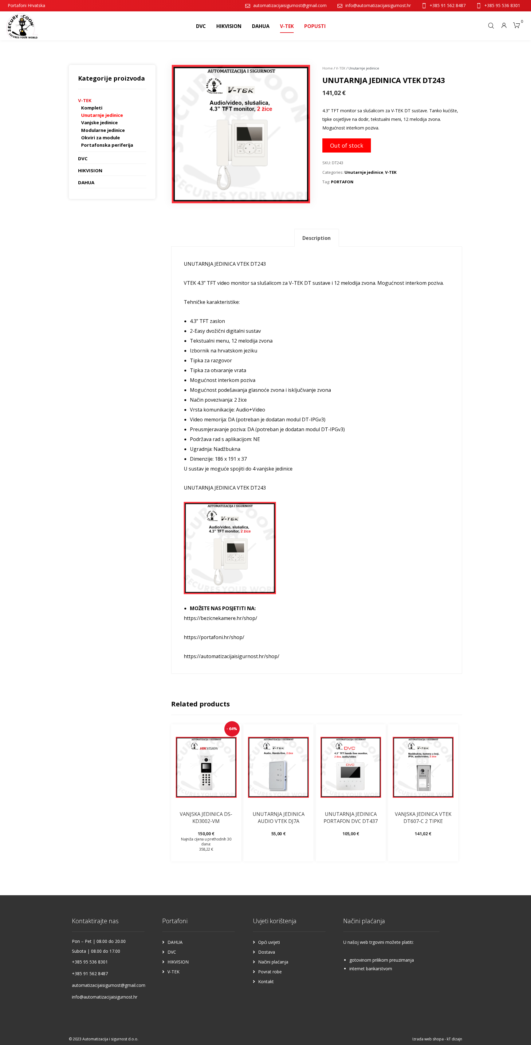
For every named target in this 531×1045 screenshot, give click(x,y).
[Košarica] (516, 24)
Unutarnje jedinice (363, 172)
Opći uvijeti (269, 942)
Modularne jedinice (103, 130)
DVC (83, 158)
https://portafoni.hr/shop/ (214, 637)
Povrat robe (270, 972)
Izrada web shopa (428, 1039)
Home (327, 68)
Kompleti (91, 108)
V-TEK (340, 68)
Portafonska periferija (107, 145)
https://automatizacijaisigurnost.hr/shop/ (231, 656)
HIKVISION (90, 170)
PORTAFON (342, 182)
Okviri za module (100, 137)
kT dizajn (454, 1039)
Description (316, 238)
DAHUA (86, 182)
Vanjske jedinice (99, 122)
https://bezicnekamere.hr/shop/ (220, 618)
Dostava (266, 952)
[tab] (316, 238)
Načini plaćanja (273, 962)
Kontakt (266, 981)
